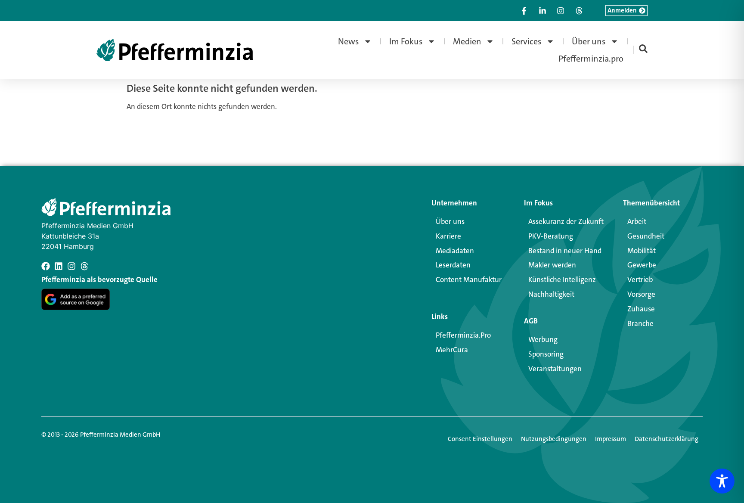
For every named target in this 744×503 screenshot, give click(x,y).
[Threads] (84, 266)
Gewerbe (641, 265)
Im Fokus (406, 41)
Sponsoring (546, 354)
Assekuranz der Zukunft (566, 221)
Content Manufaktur (469, 279)
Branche (640, 323)
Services (527, 41)
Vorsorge (641, 294)
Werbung (543, 339)
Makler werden (552, 265)
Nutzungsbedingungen (553, 439)
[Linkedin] (58, 266)
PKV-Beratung (550, 236)
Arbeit (636, 221)
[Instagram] (71, 266)
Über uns (589, 41)
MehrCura (452, 349)
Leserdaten (453, 265)
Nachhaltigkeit (551, 294)
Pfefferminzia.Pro (463, 335)
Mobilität (641, 250)
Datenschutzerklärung (666, 439)
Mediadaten (455, 250)
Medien (467, 41)
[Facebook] (45, 266)
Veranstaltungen (555, 368)
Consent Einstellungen (480, 439)
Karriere (448, 236)
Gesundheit (645, 236)
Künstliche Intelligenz (562, 279)
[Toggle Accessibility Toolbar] (722, 481)
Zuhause (641, 309)
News (348, 41)
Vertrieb (640, 279)
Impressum (610, 439)
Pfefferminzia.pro (590, 58)
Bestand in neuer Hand (564, 250)
